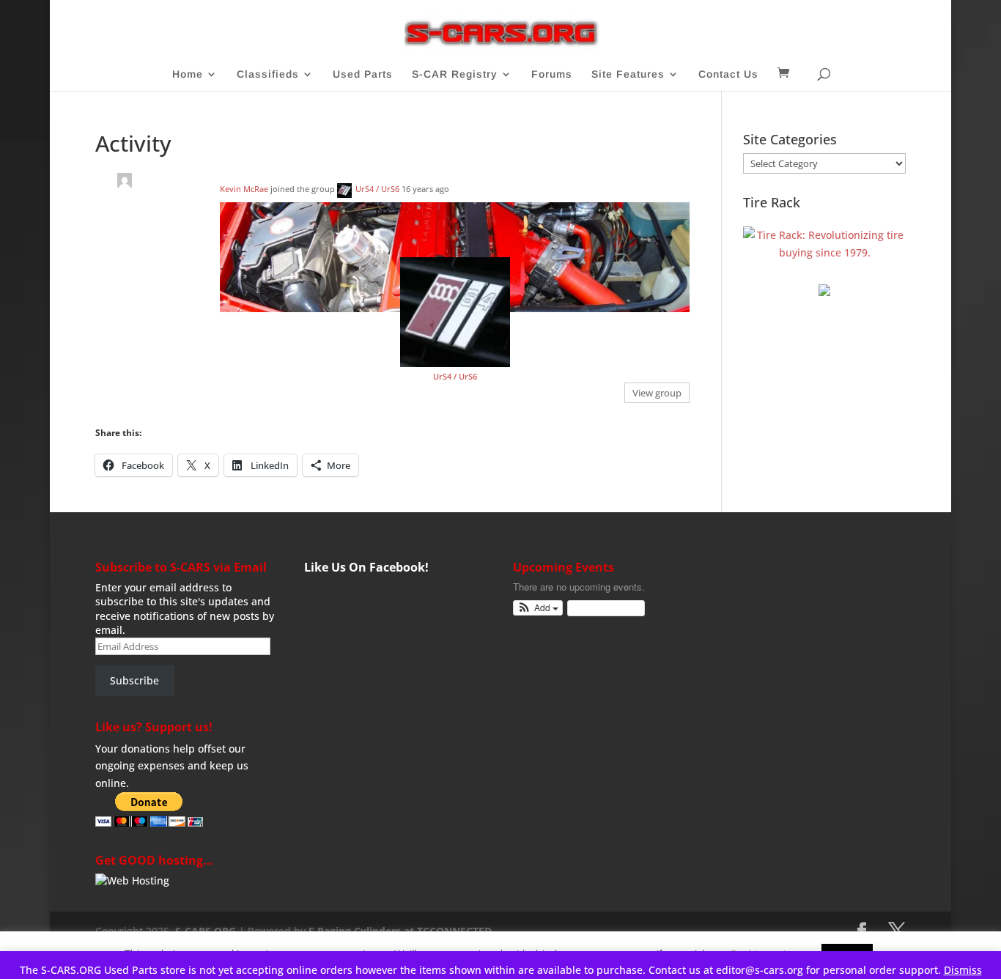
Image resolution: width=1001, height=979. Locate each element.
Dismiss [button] (963, 970)
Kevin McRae (244, 188)
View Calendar (602, 608)
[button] (538, 608)
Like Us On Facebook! (366, 567)
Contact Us (728, 74)
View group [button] (657, 392)
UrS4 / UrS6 (377, 188)
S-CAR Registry (455, 74)
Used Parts (363, 74)
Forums (551, 74)
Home (187, 74)
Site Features (628, 74)
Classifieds (268, 74)
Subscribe (134, 680)
